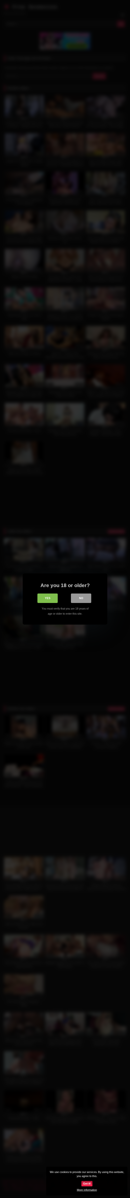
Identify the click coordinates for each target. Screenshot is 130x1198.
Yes (47, 598)
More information (87, 1190)
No (81, 598)
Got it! (87, 1183)
